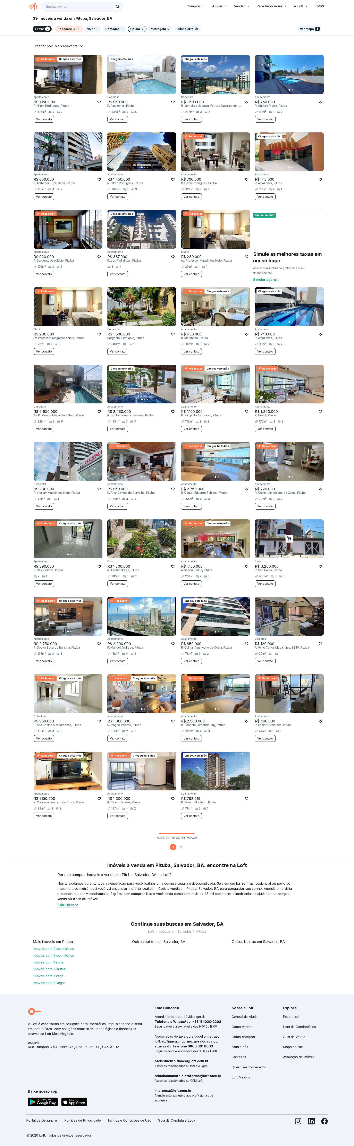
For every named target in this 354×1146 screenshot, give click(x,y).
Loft (151, 931)
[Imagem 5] (79, 167)
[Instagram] (298, 1122)
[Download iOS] (74, 1103)
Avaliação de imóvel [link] (298, 1057)
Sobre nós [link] (240, 1047)
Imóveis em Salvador (175, 931)
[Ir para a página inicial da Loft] (35, 6)
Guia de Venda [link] (294, 1037)
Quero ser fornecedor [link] (249, 1067)
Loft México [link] (241, 1077)
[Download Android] (43, 1103)
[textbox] (82, 6)
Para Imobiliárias (269, 6)
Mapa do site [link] (293, 1047)
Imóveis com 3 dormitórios (53, 955)
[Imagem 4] (76, 167)
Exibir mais (65, 905)
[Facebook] (324, 1122)
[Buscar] (117, 6)
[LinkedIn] (311, 1122)
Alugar (217, 6)
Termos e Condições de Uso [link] (129, 1120)
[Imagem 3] (73, 167)
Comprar (194, 6)
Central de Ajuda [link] (245, 1017)
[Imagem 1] (68, 90)
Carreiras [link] (239, 1057)
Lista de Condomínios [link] (299, 1027)
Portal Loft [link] (291, 1017)
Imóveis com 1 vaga (48, 976)
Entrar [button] (319, 6)
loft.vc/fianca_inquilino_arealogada (183, 1041)
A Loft (298, 6)
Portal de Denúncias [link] (42, 1120)
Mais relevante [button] (66, 46)
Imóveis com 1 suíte (48, 962)
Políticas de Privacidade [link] (82, 1120)
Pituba (201, 931)
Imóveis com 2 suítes (49, 969)
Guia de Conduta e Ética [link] (176, 1120)
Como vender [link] (242, 1027)
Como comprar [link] (243, 1037)
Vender (239, 6)
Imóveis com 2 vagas (49, 983)
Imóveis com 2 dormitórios (53, 949)
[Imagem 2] (70, 90)
